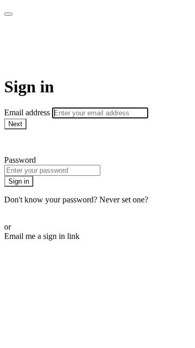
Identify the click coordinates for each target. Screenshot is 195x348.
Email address (28, 112)
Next (15, 124)
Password (20, 159)
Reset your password (38, 209)
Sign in (18, 181)
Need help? (23, 142)
